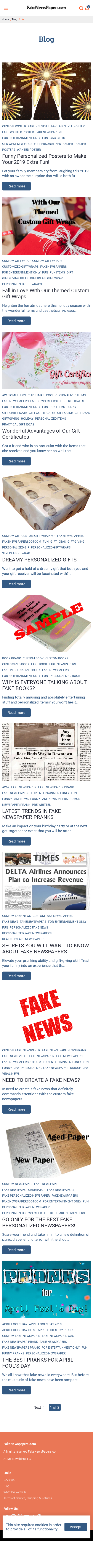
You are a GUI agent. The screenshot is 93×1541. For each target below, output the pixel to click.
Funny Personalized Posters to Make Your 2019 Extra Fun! (44, 159)
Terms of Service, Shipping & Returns (27, 1498)
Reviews (8, 1480)
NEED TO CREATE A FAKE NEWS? (41, 1080)
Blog (14, 19)
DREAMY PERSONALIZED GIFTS (39, 560)
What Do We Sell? (14, 1492)
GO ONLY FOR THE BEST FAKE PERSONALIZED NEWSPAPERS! (38, 1222)
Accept (76, 1527)
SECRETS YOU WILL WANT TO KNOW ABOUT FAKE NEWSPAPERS (45, 949)
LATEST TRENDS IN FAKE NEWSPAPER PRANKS (31, 814)
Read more (16, 186)
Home (5, 19)
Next (38, 1407)
